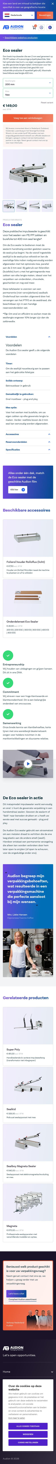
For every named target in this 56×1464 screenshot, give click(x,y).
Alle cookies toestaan (28, 1426)
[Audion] (13, 27)
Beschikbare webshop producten (21, 38)
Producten (9, 1376)
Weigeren (28, 1434)
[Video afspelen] (28, 764)
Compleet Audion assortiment (22, 1294)
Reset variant (47, 102)
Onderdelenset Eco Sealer (22, 621)
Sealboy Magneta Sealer (21, 1161)
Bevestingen (45, 15)
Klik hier (14, 489)
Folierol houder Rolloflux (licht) (26, 562)
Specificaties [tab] (13, 449)
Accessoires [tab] (12, 434)
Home (6, 1366)
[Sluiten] (53, 3)
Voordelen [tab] (11, 336)
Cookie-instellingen (28, 1442)
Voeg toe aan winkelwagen (28, 118)
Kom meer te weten (16, 1418)
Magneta (12, 1220)
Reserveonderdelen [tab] (16, 441)
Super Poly (13, 1044)
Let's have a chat (16, 1288)
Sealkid (11, 1104)
